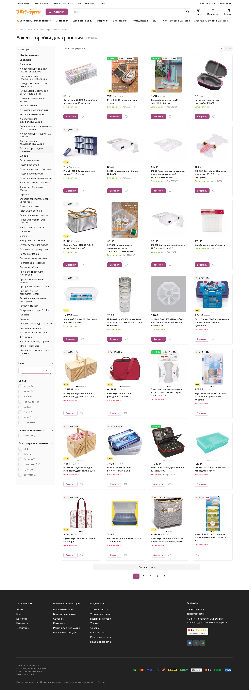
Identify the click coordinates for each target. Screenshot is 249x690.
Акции (19, 609)
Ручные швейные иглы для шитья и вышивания (34, 92)
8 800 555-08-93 (206, 3)
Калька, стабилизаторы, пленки (33, 188)
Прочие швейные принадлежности (29, 292)
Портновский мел (29, 267)
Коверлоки (26, 64)
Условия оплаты (99, 609)
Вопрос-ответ (98, 632)
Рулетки (24, 314)
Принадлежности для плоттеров (31, 273)
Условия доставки (100, 614)
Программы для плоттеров (35, 286)
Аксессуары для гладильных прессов (35, 135)
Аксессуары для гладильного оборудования (36, 128)
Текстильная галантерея (34, 332)
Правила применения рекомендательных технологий (66, 682)
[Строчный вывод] (226, 48)
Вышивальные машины (32, 114)
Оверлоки (25, 59)
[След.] (164, 576)
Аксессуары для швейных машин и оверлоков (33, 70)
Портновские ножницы (32, 262)
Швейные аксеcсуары (65, 632)
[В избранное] (82, 117)
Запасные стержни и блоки (34, 182)
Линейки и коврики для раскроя (32, 221)
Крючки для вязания (31, 210)
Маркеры (25, 231)
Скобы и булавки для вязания (36, 323)
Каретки (24, 194)
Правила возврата (100, 641)
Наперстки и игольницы (33, 240)
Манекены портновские (33, 227)
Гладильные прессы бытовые (36, 169)
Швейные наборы (29, 346)
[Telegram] (196, 643)
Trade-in (94, 623)
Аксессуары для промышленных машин (32, 142)
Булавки (24, 155)
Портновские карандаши (33, 258)
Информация (97, 603)
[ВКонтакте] (190, 643)
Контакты (21, 618)
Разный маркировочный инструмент (33, 300)
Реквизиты (22, 623)
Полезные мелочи (29, 253)
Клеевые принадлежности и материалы (35, 200)
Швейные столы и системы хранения (34, 352)
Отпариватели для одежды (35, 245)
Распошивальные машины (67, 628)
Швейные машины (29, 55)
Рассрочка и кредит (101, 637)
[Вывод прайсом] (230, 48)
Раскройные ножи (29, 305)
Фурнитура (26, 337)
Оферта (101, 682)
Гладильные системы (31, 173)
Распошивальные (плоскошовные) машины (33, 77)
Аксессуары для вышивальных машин (31, 120)
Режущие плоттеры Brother (35, 310)
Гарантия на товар (100, 618)
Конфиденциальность (27, 682)
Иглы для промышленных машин (33, 100)
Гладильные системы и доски (36, 178)
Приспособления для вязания (31, 281)
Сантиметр (26, 319)
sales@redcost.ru (195, 613)
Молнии (24, 236)
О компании (22, 628)
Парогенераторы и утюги (34, 249)
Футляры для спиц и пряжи (34, 341)
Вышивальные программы (34, 110)
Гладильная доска (29, 164)
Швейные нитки (28, 105)
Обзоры (94, 628)
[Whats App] (202, 643)
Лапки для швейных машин (34, 215)
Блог (19, 614)
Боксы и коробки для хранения (31, 150)
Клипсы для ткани (29, 206)
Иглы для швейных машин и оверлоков (34, 85)
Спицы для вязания (30, 328)
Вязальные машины (30, 160)
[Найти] (187, 12)
